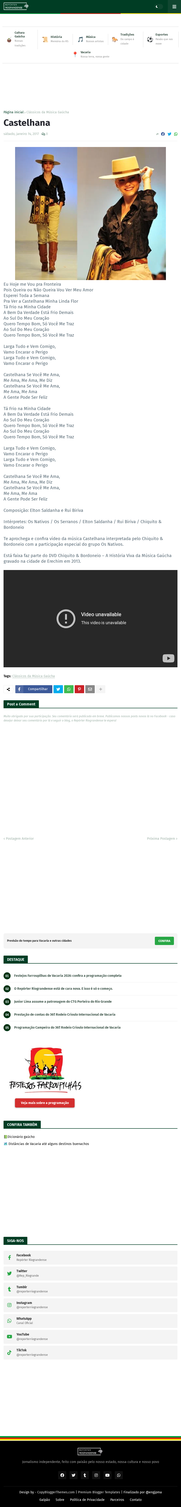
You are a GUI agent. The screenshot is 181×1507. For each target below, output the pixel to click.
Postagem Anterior (20, 839)
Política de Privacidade (87, 1500)
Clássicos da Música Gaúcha (47, 112)
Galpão (44, 1500)
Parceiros (117, 1500)
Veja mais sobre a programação (45, 1103)
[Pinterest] (79, 689)
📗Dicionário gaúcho (19, 1137)
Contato (136, 1500)
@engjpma (154, 1492)
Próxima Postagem (161, 839)
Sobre (60, 1500)
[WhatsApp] (175, 134)
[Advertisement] (90, 77)
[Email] (90, 689)
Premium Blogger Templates (99, 1492)
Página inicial (14, 112)
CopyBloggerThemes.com (56, 1492)
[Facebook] (163, 134)
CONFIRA (164, 941)
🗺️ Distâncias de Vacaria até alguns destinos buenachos (46, 1144)
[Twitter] (169, 134)
